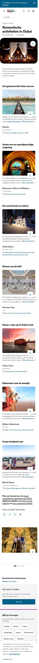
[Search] (24, 11)
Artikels (7, 17)
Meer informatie (28, 121)
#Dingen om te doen (9, 581)
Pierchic (5, 127)
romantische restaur (14, 121)
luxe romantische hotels (22, 503)
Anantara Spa (8, 307)
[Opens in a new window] (10, 514)
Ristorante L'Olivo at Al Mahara (15, 188)
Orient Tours (7, 365)
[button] (7, 659)
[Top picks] (29, 11)
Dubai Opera (7, 246)
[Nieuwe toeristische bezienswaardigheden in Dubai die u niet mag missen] (19, 540)
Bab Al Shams (8, 482)
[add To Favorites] (33, 43)
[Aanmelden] (33, 11)
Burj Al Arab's (26, 178)
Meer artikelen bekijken (18, 570)
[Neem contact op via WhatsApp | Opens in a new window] (4, 514)
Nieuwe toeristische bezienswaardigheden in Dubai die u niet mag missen (19, 557)
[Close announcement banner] (34, 3)
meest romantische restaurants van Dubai (17, 497)
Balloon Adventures (10, 424)
